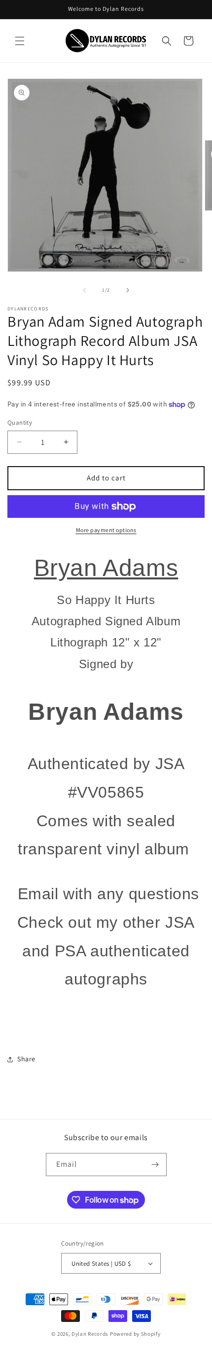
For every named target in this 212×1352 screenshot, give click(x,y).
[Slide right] (128, 290)
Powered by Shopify (135, 1333)
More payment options (106, 530)
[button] (20, 41)
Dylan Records (89, 1333)
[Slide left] (84, 290)
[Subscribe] (155, 1164)
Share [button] (26, 1058)
